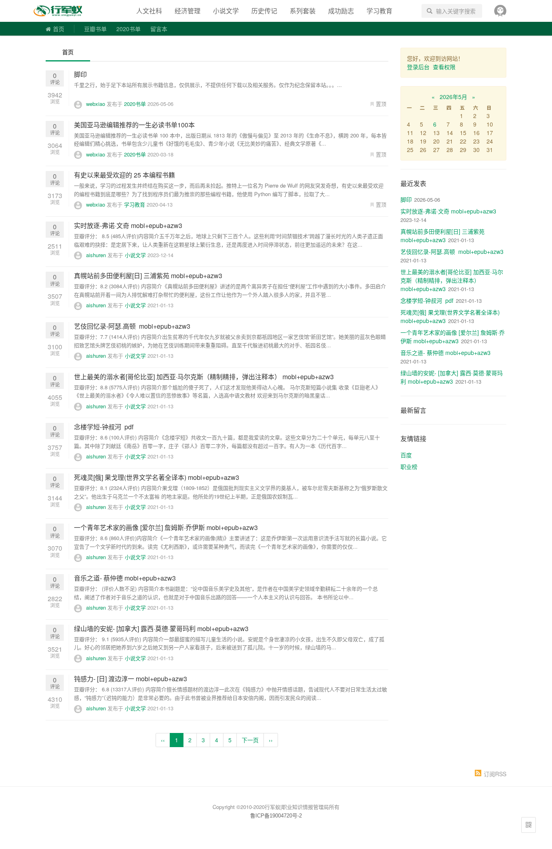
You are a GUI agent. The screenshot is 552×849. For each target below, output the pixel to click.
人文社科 (149, 10)
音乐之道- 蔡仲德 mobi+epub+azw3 (125, 578)
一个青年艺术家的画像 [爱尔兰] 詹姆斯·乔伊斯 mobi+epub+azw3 (166, 527)
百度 (406, 455)
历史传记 (264, 10)
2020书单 (128, 29)
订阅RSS (495, 774)
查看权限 (444, 67)
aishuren (96, 255)
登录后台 (418, 67)
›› (271, 740)
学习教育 (379, 10)
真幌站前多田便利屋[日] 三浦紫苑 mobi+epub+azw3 (148, 275)
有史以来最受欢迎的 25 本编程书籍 (124, 175)
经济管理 (187, 10)
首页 (58, 29)
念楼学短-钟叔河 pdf (103, 426)
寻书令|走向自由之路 (63, 11)
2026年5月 (453, 97)
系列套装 (303, 10)
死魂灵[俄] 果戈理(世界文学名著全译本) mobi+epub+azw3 (156, 477)
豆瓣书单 (95, 29)
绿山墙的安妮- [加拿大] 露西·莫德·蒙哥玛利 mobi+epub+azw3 (161, 628)
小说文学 (226, 10)
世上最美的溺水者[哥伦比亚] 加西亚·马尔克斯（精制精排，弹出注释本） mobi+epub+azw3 (204, 376)
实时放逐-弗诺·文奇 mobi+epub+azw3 (128, 225)
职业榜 (408, 467)
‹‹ (163, 740)
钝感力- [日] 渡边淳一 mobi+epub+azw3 (130, 678)
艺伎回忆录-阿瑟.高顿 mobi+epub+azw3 (132, 326)
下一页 (250, 740)
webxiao (95, 104)
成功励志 (341, 10)
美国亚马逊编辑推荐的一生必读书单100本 (134, 124)
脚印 (80, 74)
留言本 (158, 29)
